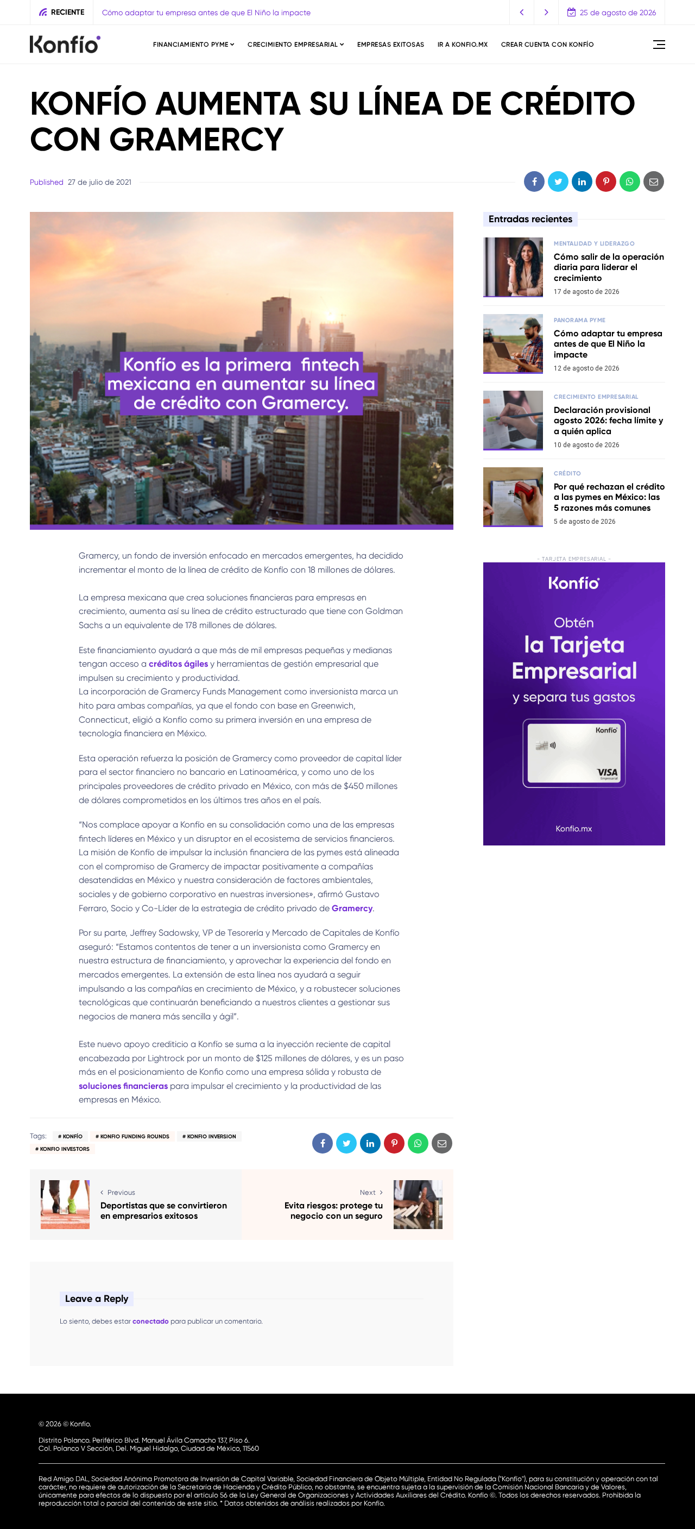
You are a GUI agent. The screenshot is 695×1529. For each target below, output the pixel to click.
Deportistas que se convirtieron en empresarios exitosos (163, 1210)
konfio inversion (211, 1136)
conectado (150, 1321)
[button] (522, 12)
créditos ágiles (178, 664)
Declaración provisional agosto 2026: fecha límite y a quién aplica (608, 420)
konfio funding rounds (134, 1136)
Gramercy (352, 908)
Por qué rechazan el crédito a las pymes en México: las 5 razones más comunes (609, 496)
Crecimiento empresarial (293, 44)
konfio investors (65, 1149)
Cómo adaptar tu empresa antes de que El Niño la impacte (206, 12)
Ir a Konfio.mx (463, 44)
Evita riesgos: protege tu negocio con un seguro (334, 1210)
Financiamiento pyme (191, 44)
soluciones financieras (123, 1086)
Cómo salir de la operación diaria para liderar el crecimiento (609, 267)
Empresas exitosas (391, 44)
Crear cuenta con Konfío (548, 44)
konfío (73, 1136)
